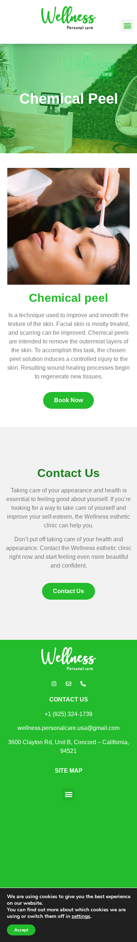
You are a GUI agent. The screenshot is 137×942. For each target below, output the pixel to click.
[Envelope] (68, 683)
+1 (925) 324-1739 (68, 714)
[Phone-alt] (83, 683)
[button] (127, 25)
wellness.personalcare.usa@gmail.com (68, 728)
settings (81, 916)
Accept (21, 930)
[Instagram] (54, 683)
